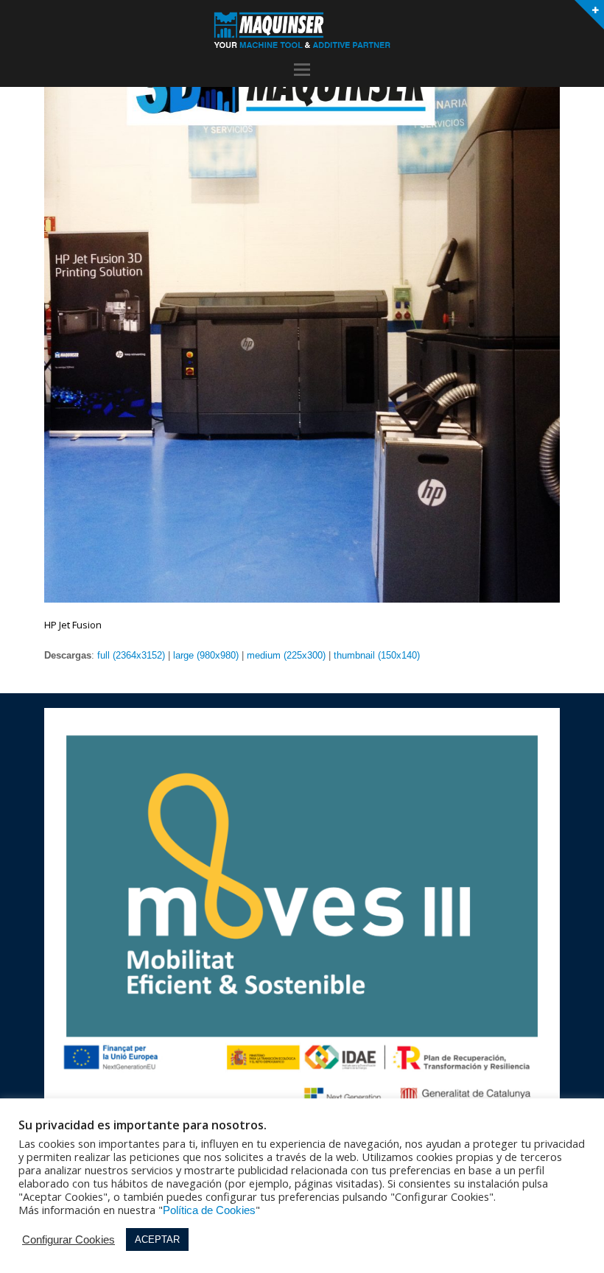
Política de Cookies (209, 1210)
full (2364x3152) (131, 655)
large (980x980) (206, 655)
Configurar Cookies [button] (68, 1240)
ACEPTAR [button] (157, 1239)
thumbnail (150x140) (377, 655)
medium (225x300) (286, 655)
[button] (302, 70)
